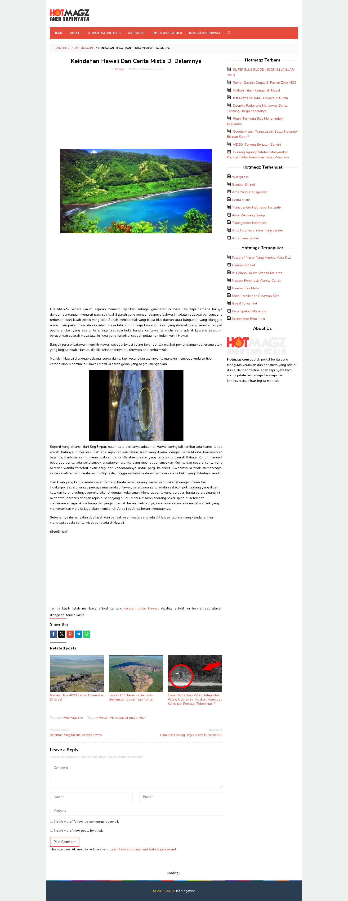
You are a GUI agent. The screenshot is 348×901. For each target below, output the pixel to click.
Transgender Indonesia (249, 223)
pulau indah (137, 718)
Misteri (103, 718)
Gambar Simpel (243, 184)
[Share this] (53, 634)
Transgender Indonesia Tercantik (256, 207)
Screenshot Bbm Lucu (248, 319)
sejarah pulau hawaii (141, 608)
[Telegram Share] (78, 634)
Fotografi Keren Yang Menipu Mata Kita (261, 257)
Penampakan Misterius (249, 311)
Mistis (114, 718)
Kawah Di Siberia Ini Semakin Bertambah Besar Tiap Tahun (131, 697)
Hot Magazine (73, 718)
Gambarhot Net (243, 265)
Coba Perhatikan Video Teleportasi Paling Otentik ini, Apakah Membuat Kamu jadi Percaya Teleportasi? (195, 699)
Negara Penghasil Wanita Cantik (256, 280)
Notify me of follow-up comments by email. (86, 821)
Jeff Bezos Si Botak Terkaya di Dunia (260, 98)
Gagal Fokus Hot (244, 303)
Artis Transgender (245, 238)
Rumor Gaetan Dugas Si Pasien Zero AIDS (264, 82)
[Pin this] (70, 634)
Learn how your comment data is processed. (143, 849)
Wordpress (240, 177)
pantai (123, 718)
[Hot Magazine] (69, 15)
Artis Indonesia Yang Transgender (257, 230)
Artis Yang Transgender (250, 192)
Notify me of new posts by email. (78, 830)
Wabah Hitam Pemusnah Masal (256, 90)
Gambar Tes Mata (245, 288)
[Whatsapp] (86, 634)
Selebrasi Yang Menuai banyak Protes (76, 732)
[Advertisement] (136, 114)
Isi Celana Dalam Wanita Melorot (257, 273)
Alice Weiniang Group (248, 215)
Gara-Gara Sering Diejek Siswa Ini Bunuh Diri (191, 732)
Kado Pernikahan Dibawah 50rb (256, 296)
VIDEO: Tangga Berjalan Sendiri (257, 144)
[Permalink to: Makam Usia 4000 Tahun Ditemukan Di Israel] (77, 673)
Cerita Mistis (241, 200)
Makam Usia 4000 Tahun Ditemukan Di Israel (77, 697)
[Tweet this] (61, 634)
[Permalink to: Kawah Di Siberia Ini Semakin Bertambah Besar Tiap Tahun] (136, 673)
